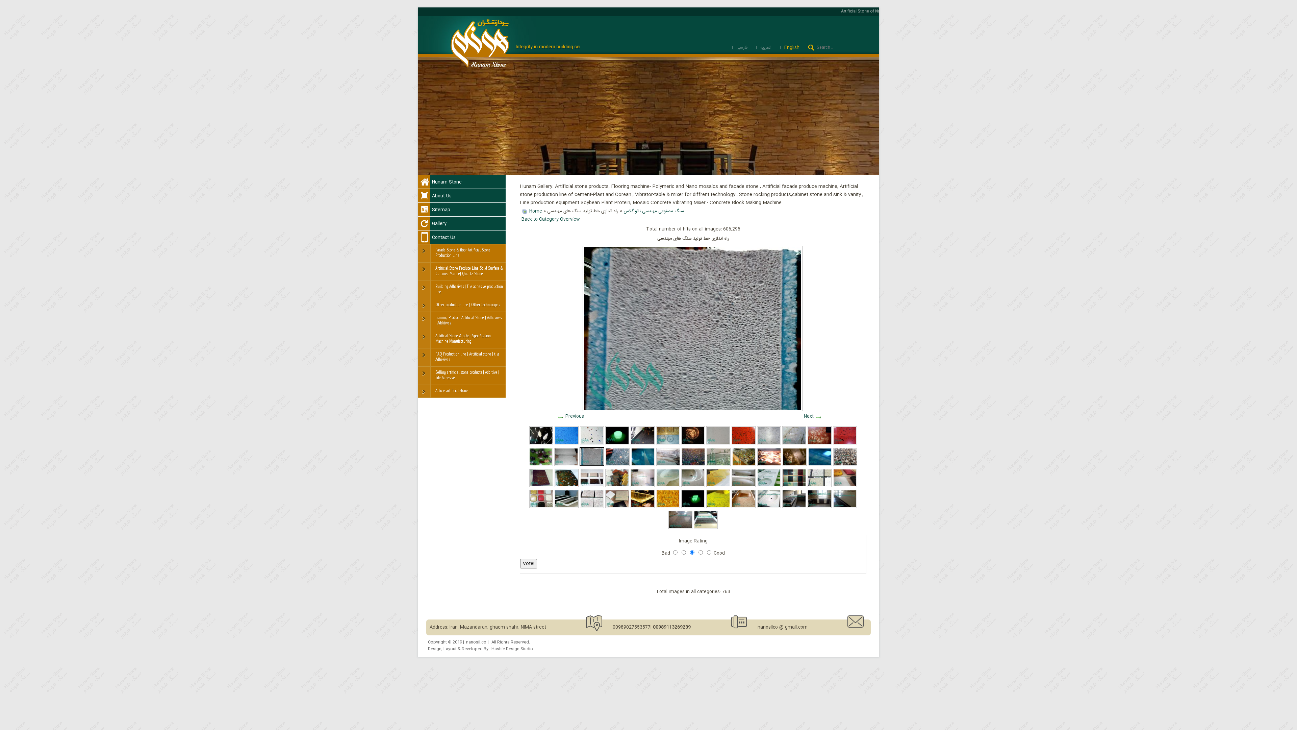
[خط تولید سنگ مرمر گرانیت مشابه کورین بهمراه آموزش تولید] (541, 507)
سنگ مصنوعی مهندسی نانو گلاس (654, 211)
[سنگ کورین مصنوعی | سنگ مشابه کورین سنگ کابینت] (718, 486)
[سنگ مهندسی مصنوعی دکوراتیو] (769, 465)
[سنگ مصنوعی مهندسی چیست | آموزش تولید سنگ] (617, 486)
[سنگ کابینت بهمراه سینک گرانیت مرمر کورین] (718, 507)
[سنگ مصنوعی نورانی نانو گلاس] (617, 443)
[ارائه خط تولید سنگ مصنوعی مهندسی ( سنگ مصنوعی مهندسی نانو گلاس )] (820, 443)
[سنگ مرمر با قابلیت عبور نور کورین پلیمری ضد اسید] (668, 507)
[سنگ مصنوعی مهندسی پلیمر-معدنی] (744, 465)
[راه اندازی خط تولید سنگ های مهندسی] (592, 465)
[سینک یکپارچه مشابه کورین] (769, 486)
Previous (574, 416)
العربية (766, 47)
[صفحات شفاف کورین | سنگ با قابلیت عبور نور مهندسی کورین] (643, 507)
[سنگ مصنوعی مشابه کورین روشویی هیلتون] (693, 486)
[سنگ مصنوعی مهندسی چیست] (541, 465)
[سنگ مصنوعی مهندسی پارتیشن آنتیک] (693, 443)
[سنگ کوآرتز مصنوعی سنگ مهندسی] (718, 443)
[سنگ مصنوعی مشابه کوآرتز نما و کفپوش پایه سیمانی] (706, 528)
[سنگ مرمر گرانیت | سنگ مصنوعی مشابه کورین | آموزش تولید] (744, 507)
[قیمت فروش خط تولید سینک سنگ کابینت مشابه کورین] (680, 528)
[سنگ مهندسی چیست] (566, 465)
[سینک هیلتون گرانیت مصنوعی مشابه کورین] (668, 486)
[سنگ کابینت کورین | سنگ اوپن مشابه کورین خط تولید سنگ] (845, 507)
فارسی (742, 47)
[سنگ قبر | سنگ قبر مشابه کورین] (567, 507)
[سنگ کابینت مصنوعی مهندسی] (643, 443)
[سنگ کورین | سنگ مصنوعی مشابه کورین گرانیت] (643, 486)
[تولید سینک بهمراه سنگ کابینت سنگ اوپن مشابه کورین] (794, 507)
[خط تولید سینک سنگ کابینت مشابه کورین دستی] (820, 486)
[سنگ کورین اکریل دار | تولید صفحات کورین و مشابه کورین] (592, 507)
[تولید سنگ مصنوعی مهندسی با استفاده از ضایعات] (719, 465)
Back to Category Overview (551, 219)
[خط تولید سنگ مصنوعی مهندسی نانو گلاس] (794, 443)
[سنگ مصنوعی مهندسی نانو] (567, 443)
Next (809, 416)
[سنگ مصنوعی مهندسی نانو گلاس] (541, 443)
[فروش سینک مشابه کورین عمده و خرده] (744, 486)
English (791, 47)
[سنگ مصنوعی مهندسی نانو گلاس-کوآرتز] (592, 443)
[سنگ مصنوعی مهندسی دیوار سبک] (618, 465)
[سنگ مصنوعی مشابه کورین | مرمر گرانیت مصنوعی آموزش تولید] (592, 486)
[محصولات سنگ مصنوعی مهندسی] (668, 465)
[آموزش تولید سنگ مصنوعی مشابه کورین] (541, 486)
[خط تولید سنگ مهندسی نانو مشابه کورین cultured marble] (693, 507)
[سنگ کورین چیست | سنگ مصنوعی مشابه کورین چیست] (617, 507)
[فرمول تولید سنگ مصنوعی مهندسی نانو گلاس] (643, 465)
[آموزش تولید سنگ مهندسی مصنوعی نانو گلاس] (820, 465)
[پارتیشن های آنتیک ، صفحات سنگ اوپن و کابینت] (845, 443)
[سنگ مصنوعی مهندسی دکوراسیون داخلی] (795, 465)
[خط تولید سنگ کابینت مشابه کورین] (794, 486)
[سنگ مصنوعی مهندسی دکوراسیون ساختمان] (845, 465)
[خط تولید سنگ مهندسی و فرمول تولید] (769, 443)
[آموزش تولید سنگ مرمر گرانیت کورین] (845, 486)
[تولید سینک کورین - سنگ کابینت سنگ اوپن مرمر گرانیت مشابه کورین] (769, 507)
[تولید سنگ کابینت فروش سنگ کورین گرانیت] (820, 507)
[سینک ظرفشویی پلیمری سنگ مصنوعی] (668, 443)
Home (535, 211)
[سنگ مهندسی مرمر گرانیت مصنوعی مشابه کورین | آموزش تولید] (567, 486)
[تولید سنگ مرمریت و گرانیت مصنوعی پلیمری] (694, 465)
